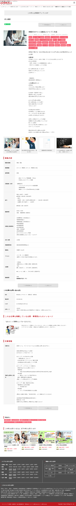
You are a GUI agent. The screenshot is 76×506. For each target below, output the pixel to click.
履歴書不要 (3, 497)
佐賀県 (14, 477)
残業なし (22, 492)
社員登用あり (36, 488)
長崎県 (18, 477)
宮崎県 (31, 477)
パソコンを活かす (36, 490)
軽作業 (21, 490)
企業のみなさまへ (36, 504)
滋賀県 (23, 472)
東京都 (10, 466)
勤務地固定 (9, 497)
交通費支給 (29, 488)
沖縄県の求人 (7, 420)
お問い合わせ (44, 504)
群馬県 (36, 466)
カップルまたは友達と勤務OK (8, 493)
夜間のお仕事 (4, 492)
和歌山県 (32, 472)
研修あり (15, 497)
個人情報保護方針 (20, 504)
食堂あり (32, 493)
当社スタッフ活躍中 (32, 497)
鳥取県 (10, 474)
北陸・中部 (4, 469)
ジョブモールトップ (5, 6)
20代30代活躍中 (28, 495)
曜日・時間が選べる (56, 490)
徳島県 (31, 474)
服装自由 (66, 493)
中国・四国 (4, 474)
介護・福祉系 (70, 472)
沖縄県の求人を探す (14, 6)
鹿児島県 (36, 477)
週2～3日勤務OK (66, 490)
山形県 (31, 464)
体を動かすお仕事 (14, 490)
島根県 (14, 474)
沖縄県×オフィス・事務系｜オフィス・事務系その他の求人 (33, 420)
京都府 (14, 472)
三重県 (36, 472)
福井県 (23, 468)
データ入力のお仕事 (70, 488)
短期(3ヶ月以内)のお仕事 (57, 492)
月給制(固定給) (21, 488)
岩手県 (18, 464)
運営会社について (28, 504)
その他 (49, 475)
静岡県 (10, 469)
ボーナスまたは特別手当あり (46, 488)
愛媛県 (10, 475)
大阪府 (10, 472)
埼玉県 (19, 466)
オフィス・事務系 (50, 465)
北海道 (10, 464)
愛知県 (14, 469)
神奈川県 (15, 466)
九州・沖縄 (4, 477)
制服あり (71, 493)
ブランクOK (63, 495)
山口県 (27, 474)
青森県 (14, 464)
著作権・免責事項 (12, 504)
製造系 (60, 468)
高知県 (14, 475)
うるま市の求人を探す (24, 6)
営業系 (60, 465)
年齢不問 (16, 495)
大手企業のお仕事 (59, 493)
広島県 (23, 474)
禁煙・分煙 (42, 493)
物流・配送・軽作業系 (50, 469)
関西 (3, 472)
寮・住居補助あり (25, 493)
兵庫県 (18, 472)
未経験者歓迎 (4, 495)
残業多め (27, 492)
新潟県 (10, 468)
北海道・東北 (5, 464)
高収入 (2, 488)
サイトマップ (4, 504)
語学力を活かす (27, 490)
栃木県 (28, 466)
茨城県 (32, 466)
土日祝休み (56, 495)
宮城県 (23, 464)
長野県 (31, 468)
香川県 (35, 474)
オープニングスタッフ (59, 488)
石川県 (18, 468)
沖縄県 (10, 478)
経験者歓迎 (10, 495)
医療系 (60, 472)
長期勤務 (38, 492)
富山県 (14, 468)
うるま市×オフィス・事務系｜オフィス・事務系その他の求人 (18, 422)
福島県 (35, 464)
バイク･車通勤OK (49, 493)
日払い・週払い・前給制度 (11, 488)
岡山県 (18, 474)
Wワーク (18, 493)
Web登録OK (70, 495)
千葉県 (24, 466)
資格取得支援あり (22, 497)
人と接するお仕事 (5, 490)
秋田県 (27, 464)
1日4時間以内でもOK (46, 490)
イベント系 (49, 472)
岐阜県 (35, 468)
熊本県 (23, 477)
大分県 (27, 477)
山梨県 (27, 468)
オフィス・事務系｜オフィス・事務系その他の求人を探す (42, 6)
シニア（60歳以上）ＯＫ (47, 495)
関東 (3, 467)
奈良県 (27, 472)
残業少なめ (32, 492)
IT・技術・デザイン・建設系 (70, 469)
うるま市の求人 (15, 420)
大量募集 (21, 495)
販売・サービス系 (70, 465)
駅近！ (36, 493)
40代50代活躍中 (37, 495)
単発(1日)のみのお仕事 (13, 492)
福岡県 (10, 477)
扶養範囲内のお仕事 (46, 492)
